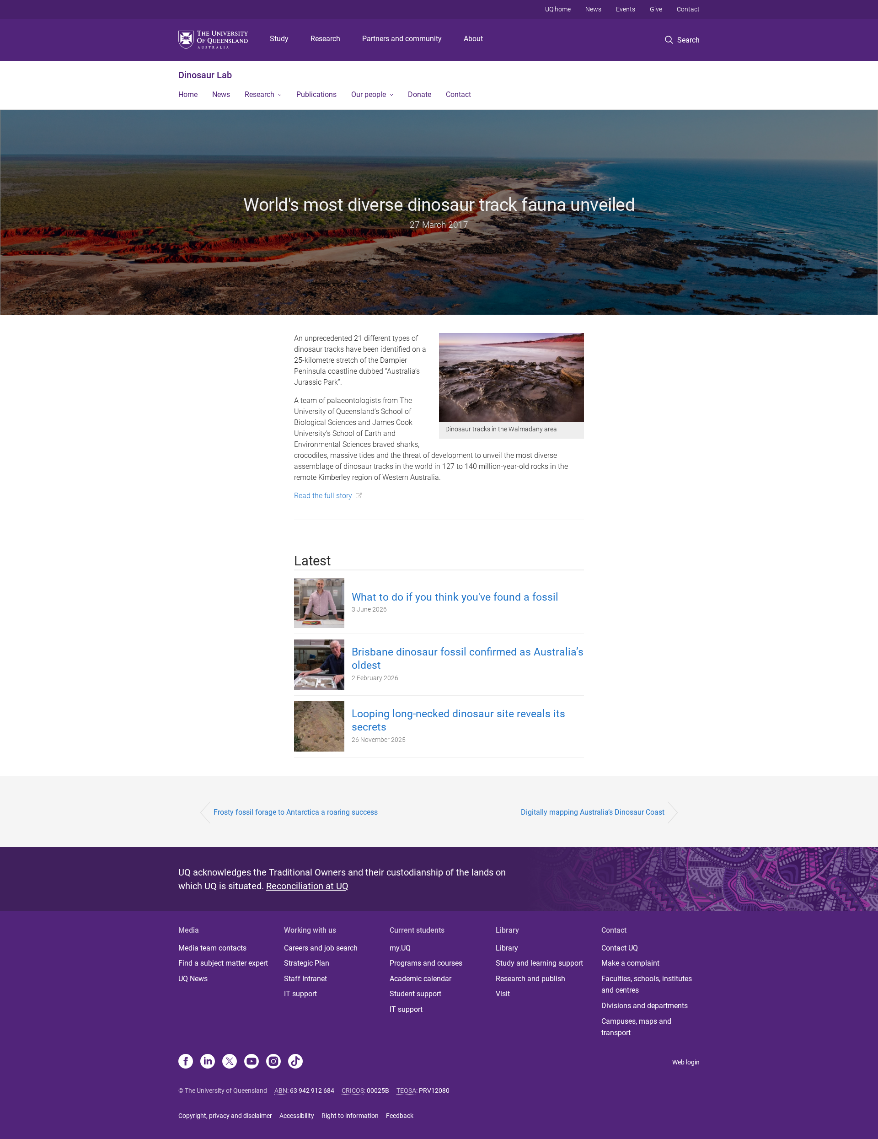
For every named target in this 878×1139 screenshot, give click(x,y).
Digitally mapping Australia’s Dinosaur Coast (592, 812)
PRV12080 (434, 1090)
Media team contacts (212, 948)
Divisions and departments (644, 1005)
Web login (686, 1062)
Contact (688, 9)
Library (507, 948)
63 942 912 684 (312, 1090)
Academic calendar (420, 978)
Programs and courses (426, 963)
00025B (378, 1090)
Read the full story (323, 495)
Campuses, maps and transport (636, 1027)
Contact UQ (619, 948)
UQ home (558, 9)
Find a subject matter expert (223, 963)
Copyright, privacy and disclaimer (225, 1115)
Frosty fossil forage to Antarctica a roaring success (296, 812)
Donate (419, 94)
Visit (503, 993)
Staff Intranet (305, 978)
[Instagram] (273, 1062)
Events (625, 9)
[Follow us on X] (229, 1062)
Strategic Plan (306, 963)
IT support (300, 993)
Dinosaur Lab (205, 75)
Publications (316, 94)
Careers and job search (321, 948)
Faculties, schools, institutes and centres (646, 984)
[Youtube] (251, 1062)
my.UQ (400, 948)
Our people (368, 94)
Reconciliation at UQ (307, 886)
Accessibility (296, 1115)
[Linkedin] (207, 1062)
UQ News (193, 978)
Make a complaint (630, 963)
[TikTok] (295, 1062)
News (593, 9)
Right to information (350, 1115)
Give (656, 9)
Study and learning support (539, 963)
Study (279, 38)
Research (325, 38)
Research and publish (530, 978)
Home (188, 94)
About (473, 38)
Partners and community (402, 38)
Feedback (399, 1115)
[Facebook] (185, 1062)
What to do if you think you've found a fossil (455, 597)
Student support (415, 993)
